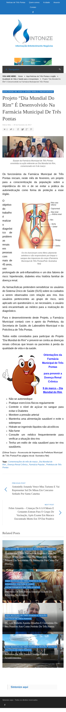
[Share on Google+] (27, 129)
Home (20, 76)
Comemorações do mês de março (23, 462)
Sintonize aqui (19, 687)
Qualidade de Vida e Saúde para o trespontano (20, 79)
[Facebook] (33, 12)
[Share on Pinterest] (31, 129)
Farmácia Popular (37, 464)
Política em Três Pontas (18, 619)
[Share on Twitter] (22, 129)
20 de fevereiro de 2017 (23, 125)
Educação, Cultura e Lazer (19, 584)
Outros (52, 647)
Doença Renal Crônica (18, 464)
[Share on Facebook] (18, 129)
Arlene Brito (6, 125)
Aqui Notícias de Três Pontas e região (41, 76)
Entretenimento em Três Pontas (22, 587)
